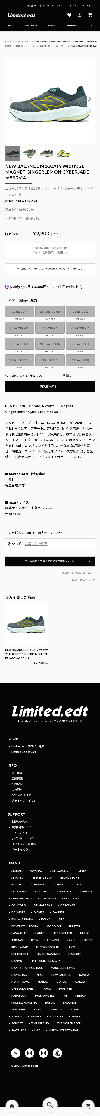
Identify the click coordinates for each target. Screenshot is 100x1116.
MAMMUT (17, 961)
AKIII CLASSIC (59, 870)
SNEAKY (35, 1016)
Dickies (39, 912)
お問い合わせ (19, 821)
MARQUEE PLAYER (63, 967)
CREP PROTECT (22, 898)
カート (87, 5)
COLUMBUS (48, 898)
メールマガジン (21, 849)
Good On (54, 926)
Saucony (56, 1016)
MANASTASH (20, 974)
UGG (37, 1030)
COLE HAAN (19, 891)
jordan (17, 940)
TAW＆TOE (18, 1030)
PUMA (47, 988)
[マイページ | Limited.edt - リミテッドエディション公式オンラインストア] (79, 15)
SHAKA (76, 1016)
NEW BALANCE (23, 41)
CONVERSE (37, 884)
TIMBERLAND (40, 1023)
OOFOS (61, 981)
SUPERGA (55, 1009)
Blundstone (69, 877)
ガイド (50, 5)
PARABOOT (19, 995)
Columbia (42, 891)
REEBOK (80, 995)
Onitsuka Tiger (23, 988)
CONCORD (18, 905)
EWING (45, 919)
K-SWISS (53, 940)
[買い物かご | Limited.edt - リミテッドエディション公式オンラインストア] (90, 15)
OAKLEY (80, 981)
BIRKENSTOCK (42, 877)
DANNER (58, 912)
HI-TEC (84, 933)
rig (65, 995)
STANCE (16, 1016)
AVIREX (81, 870)
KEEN (34, 940)
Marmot (74, 954)
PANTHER (65, 988)
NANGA (84, 974)
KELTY (88, 940)
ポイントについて (22, 838)
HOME (8, 41)
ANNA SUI (17, 877)
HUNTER (74, 926)
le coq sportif (47, 947)
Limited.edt (19, 954)
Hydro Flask (62, 933)
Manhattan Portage (27, 967)
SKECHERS (18, 1009)
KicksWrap (19, 947)
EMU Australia (22, 919)
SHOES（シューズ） (26, 45)
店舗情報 (17, 778)
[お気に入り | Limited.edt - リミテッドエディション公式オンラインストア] (69, 15)
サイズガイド (19, 833)
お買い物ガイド (21, 827)
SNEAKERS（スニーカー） (53, 45)
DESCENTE (67, 905)
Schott (17, 1023)
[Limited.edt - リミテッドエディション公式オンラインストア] (21, 15)
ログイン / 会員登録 (23, 844)
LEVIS (71, 947)
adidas (16, 870)
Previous (10, 99)
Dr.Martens (43, 905)
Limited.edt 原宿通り (25, 752)
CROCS (77, 884)
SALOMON (70, 1002)
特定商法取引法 (21, 795)
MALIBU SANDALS (48, 954)
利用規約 (17, 784)
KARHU (71, 940)
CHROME (86, 891)
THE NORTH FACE (69, 1023)
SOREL (75, 1009)
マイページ (62, 5)
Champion (64, 891)
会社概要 (17, 773)
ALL (90, 25)
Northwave (20, 981)
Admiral (36, 870)
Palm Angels (44, 995)
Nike (40, 974)
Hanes (40, 933)
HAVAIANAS (19, 933)
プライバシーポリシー (25, 800)
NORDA (43, 981)
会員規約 (17, 789)
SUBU (37, 1009)
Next (89, 99)
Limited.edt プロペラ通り (27, 746)
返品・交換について (83, 580)
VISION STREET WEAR (63, 1030)
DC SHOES (18, 912)
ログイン (74, 5)
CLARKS (58, 884)
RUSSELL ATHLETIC (24, 1002)
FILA (61, 919)
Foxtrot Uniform (25, 926)
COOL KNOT (72, 898)
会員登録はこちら (35, 5)
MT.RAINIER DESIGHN (46, 961)
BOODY (16, 884)
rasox (50, 1002)
